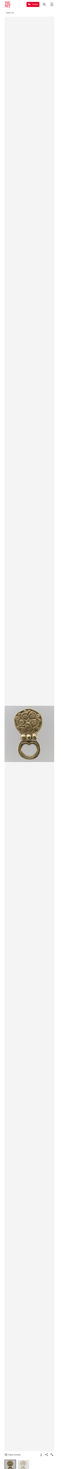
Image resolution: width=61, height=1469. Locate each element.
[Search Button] (44, 4)
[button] (29, 734)
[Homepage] (8, 4)
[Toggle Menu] (51, 4)
